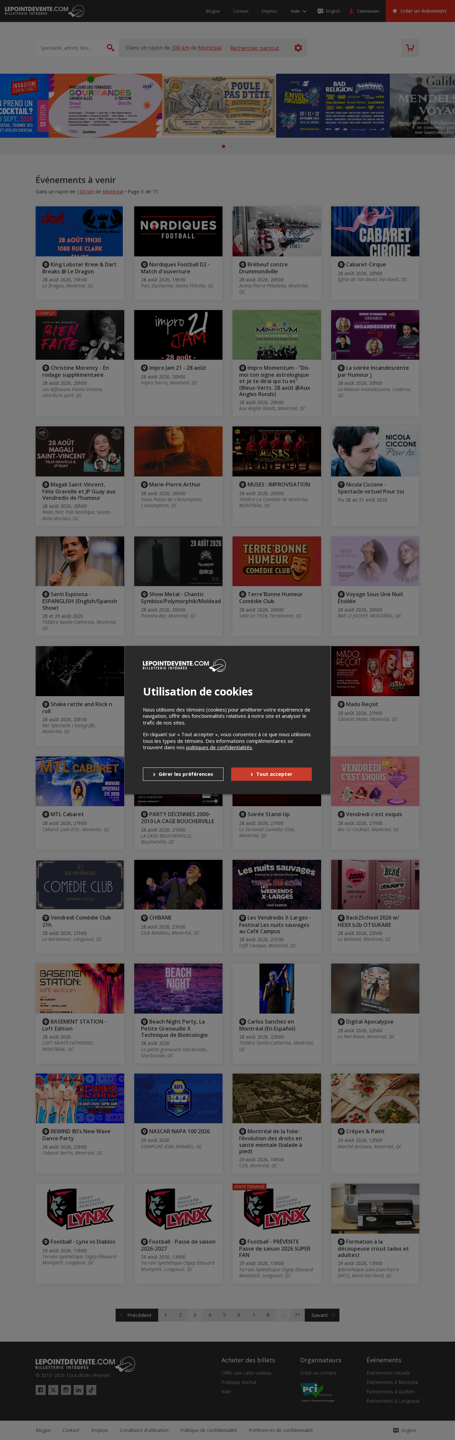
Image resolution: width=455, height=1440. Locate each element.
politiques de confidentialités (219, 747)
